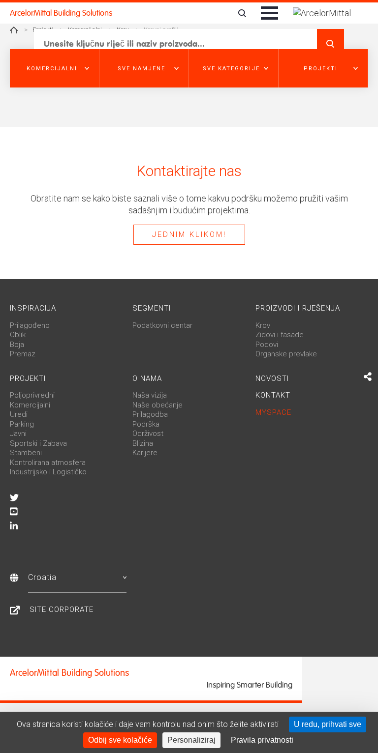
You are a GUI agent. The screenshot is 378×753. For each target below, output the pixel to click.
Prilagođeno (30, 325)
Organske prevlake (286, 353)
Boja (17, 344)
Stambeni (26, 452)
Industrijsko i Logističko (48, 471)
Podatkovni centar (162, 325)
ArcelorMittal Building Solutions (61, 13)
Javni (18, 433)
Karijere (145, 452)
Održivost (147, 433)
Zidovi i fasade (279, 334)
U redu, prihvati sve (327, 724)
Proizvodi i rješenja (297, 308)
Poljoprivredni (32, 395)
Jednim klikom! (189, 234)
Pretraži (330, 43)
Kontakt (272, 395)
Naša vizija (149, 395)
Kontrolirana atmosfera (48, 462)
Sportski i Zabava (38, 443)
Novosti (272, 378)
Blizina (142, 443)
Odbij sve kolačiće (120, 740)
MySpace (273, 412)
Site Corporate (62, 609)
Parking (22, 424)
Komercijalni (30, 405)
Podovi (266, 344)
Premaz (22, 353)
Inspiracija (33, 308)
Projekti (28, 378)
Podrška (145, 424)
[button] (54, 68)
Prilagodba (150, 414)
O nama (147, 378)
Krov (262, 325)
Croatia (42, 577)
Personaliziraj (191, 740)
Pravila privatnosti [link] (262, 740)
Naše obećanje (157, 405)
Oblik (18, 334)
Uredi (19, 414)
